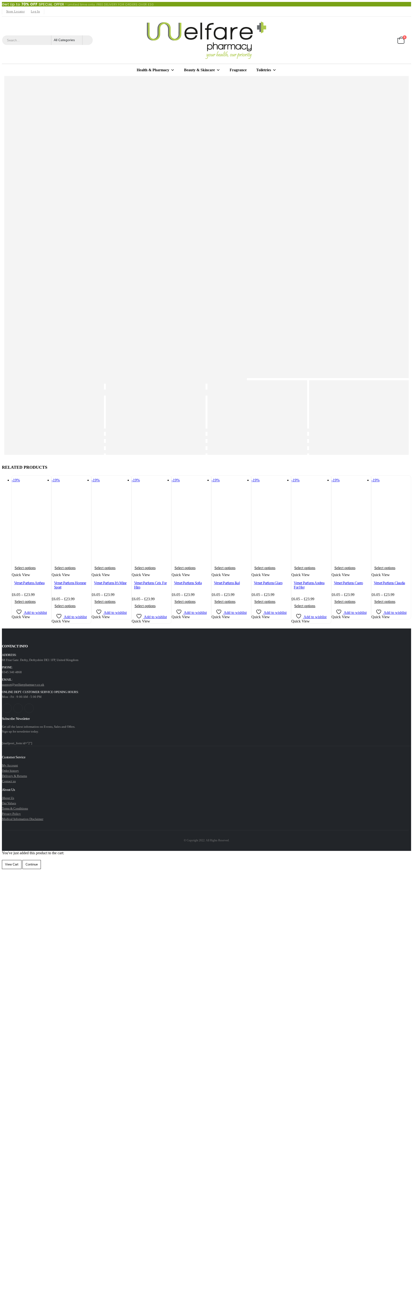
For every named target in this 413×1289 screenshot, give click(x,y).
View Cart (11, 864)
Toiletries (263, 70)
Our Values (9, 803)
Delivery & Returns (14, 776)
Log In (35, 11)
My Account (10, 765)
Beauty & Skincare (199, 70)
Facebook (7, 708)
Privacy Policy (11, 813)
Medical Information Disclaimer (22, 819)
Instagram (29, 708)
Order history (10, 770)
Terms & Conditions (15, 808)
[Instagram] (63, 11)
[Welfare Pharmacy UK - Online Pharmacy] (206, 40)
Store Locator (15, 11)
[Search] (87, 40)
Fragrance (238, 70)
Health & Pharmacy (153, 70)
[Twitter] (56, 11)
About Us (8, 798)
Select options (25, 568)
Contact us (9, 781)
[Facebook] (49, 11)
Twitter (18, 708)
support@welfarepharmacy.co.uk (23, 684)
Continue (32, 864)
